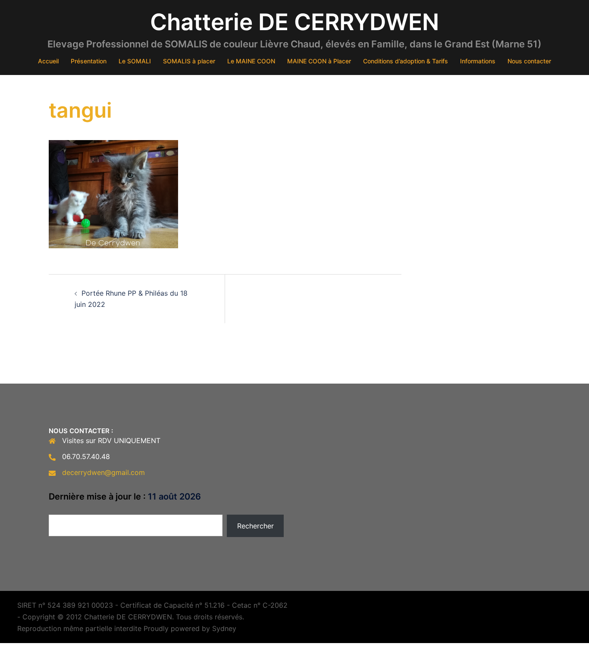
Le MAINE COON (251, 61)
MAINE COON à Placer (319, 61)
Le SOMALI (135, 61)
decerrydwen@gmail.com (103, 472)
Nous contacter (529, 61)
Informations (477, 61)
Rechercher (255, 526)
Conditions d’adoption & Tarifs (405, 61)
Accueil (48, 61)
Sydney (224, 628)
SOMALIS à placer (189, 61)
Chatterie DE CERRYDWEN (294, 22)
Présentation (89, 61)
